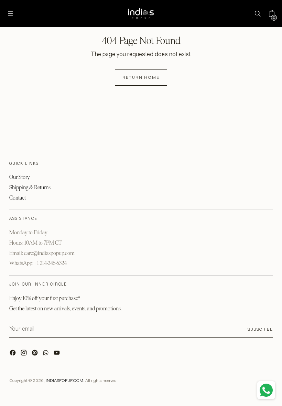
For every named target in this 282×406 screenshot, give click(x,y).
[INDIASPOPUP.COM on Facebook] (13, 354)
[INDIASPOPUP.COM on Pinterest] (35, 354)
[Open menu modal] (10, 14)
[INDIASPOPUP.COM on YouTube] (57, 354)
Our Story (19, 177)
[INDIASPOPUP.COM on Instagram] (24, 354)
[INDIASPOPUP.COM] (141, 13)
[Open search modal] (257, 14)
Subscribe (260, 329)
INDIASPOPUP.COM (64, 380)
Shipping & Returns (30, 187)
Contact (17, 198)
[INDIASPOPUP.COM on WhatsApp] (46, 354)
